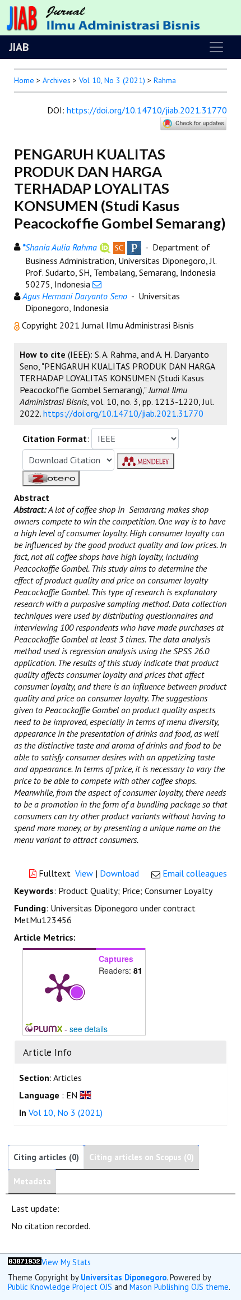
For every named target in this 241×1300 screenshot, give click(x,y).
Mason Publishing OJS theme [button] (179, 1286)
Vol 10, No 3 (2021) (112, 80)
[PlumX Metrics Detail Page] (59, 986)
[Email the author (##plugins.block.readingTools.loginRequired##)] (96, 284)
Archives (57, 80)
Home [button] (24, 80)
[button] (18, 325)
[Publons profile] (134, 246)
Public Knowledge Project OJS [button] (60, 1286)
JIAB (19, 47)
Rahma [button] (165, 80)
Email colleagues (195, 873)
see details (88, 1028)
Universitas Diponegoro (123, 1277)
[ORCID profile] (105, 246)
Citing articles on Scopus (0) (141, 1157)
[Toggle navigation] (216, 47)
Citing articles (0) (46, 1157)
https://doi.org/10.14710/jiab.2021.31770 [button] (123, 413)
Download (119, 873)
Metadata (32, 1181)
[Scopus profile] (119, 246)
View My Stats (66, 1262)
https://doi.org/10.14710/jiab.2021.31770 (147, 110)
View (84, 873)
